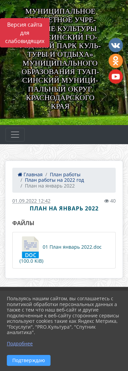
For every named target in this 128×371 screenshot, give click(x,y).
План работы (65, 174)
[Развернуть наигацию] (15, 134)
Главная (32, 174)
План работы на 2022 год (54, 180)
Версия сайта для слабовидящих (24, 33)
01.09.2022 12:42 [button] (31, 200)
